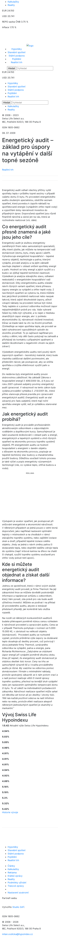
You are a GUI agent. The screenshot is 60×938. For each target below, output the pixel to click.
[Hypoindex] (30, 45)
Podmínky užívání (17, 882)
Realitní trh (16, 62)
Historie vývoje (10, 812)
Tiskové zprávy (16, 885)
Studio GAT (18, 907)
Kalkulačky (13, 1)
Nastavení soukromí (18, 892)
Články (11, 865)
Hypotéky (16, 49)
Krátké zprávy (15, 875)
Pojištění (16, 59)
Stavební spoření (16, 52)
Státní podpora (17, 55)
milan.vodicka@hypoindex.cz (17, 934)
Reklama (12, 872)
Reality (11, 5)
